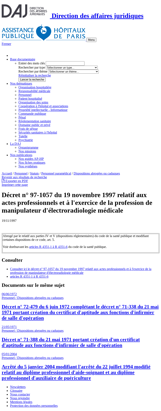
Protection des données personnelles (34, 405)
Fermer (6, 44)
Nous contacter (20, 394)
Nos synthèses (27, 166)
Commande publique (32, 113)
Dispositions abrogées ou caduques (97, 173)
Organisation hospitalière (34, 87)
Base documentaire (22, 59)
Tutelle (22, 136)
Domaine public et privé (34, 125)
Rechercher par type (31, 67)
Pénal (22, 117)
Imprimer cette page (15, 184)
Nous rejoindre (20, 398)
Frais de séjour (28, 128)
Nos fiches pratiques (31, 162)
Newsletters (18, 387)
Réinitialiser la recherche (34, 75)
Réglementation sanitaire (34, 121)
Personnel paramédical (56, 173)
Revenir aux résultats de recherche (24, 177)
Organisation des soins (33, 102)
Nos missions (27, 151)
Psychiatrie (25, 140)
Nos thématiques (21, 83)
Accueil (7, 173)
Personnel (24, 95)
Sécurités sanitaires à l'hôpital (37, 132)
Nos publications (21, 155)
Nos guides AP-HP (31, 159)
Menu (91, 39)
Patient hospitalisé (30, 98)
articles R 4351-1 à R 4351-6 (48, 247)
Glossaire (16, 390)
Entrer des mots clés (31, 63)
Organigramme (28, 147)
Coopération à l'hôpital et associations (43, 106)
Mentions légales (21, 402)
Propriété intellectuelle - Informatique (43, 110)
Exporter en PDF (16, 181)
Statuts (34, 173)
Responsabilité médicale (34, 91)
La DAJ (15, 144)
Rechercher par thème (32, 71)
